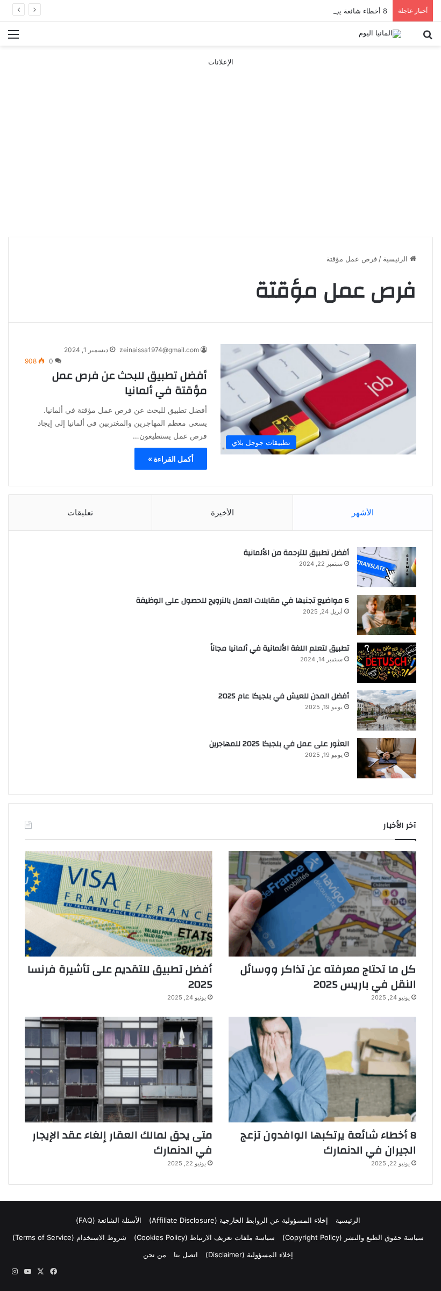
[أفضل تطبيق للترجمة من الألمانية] (386, 567)
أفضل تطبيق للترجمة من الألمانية (296, 553)
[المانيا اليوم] (380, 34)
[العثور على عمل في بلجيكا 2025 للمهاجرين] (386, 758)
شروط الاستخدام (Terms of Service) (69, 1237)
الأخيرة (222, 512)
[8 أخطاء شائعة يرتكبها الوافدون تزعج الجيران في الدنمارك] (322, 1069)
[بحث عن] (427, 38)
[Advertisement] (220, 143)
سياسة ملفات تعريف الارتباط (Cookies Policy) (204, 1237)
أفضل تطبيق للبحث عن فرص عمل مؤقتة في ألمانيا (129, 383)
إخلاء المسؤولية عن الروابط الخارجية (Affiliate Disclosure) (238, 1220)
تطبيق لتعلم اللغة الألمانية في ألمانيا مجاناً (279, 648)
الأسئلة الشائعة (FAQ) (108, 1220)
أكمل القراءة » (171, 458)
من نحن (154, 1254)
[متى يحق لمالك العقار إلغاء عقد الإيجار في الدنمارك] (118, 1069)
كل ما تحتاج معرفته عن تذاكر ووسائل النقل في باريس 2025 (328, 976)
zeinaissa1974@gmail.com (159, 350)
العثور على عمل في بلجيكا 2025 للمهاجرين (279, 744)
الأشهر (363, 512)
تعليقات (80, 512)
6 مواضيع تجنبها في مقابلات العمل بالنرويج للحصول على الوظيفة (242, 601)
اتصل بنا (186, 1254)
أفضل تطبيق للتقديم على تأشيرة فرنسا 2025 (119, 976)
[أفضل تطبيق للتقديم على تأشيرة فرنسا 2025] (118, 904)
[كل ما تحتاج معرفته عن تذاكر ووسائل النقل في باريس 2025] (322, 904)
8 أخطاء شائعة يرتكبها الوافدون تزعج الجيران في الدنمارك (300, 10)
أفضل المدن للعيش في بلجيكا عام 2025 (283, 696)
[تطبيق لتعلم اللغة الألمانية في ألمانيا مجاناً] (386, 663)
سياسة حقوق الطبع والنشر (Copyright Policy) (353, 1237)
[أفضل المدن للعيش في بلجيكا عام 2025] (386, 710)
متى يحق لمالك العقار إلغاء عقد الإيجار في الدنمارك (122, 1142)
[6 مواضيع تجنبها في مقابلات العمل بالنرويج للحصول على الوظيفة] (386, 615)
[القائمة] (13, 38)
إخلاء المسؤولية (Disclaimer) (249, 1254)
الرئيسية (396, 258)
